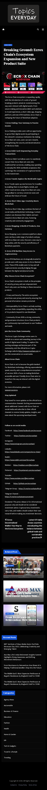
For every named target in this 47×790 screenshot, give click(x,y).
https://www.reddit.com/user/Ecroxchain (20, 460)
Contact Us (13, 785)
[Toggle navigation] (43, 29)
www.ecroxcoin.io (11, 390)
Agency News (8, 45)
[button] (38, 29)
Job (5, 740)
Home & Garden (10, 734)
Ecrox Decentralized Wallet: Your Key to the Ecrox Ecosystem (14, 524)
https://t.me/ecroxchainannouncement (19, 496)
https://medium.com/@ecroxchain (26, 465)
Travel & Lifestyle (10, 751)
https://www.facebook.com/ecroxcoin (27, 430)
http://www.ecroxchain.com (28, 351)
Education (7, 717)
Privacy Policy (23, 785)
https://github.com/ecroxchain (24, 483)
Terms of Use (33, 785)
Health (6, 728)
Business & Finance (11, 711)
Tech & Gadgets (10, 746)
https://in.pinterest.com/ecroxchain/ (27, 470)
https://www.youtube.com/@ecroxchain (19, 478)
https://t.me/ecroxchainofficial (30, 488)
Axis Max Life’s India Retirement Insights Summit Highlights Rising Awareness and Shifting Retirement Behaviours (22, 657)
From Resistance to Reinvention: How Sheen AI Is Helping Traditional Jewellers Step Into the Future (22, 666)
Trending (7, 757)
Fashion (7, 722)
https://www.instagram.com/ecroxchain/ (20, 443)
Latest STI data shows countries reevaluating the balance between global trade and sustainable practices (34, 528)
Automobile (8, 705)
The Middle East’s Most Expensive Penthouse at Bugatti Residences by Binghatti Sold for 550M (22, 675)
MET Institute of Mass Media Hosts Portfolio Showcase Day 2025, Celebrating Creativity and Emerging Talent (22, 647)
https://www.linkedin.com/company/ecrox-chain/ (22, 452)
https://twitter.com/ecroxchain (25, 435)
